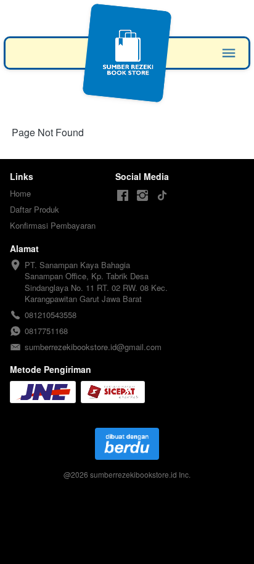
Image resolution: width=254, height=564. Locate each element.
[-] (122, 195)
